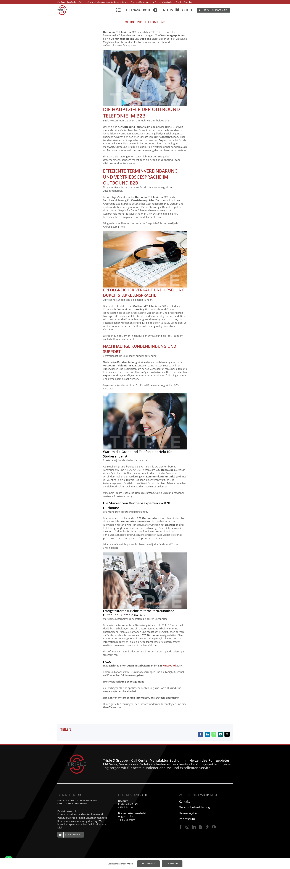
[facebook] (180, 827)
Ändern (130, 863)
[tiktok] (207, 827)
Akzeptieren (148, 863)
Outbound (169, 665)
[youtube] (214, 827)
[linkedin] (194, 827)
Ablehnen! (172, 863)
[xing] (200, 827)
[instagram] (187, 827)
